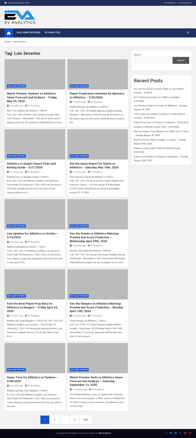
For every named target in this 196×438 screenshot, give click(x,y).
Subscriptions (185, 3)
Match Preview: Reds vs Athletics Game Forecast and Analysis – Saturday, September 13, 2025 (96, 381)
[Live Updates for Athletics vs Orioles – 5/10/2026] (35, 214)
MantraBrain (105, 433)
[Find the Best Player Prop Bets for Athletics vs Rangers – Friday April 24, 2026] (35, 284)
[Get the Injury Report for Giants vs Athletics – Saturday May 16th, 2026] (97, 144)
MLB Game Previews (28, 32)
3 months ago (16, 105)
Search (137, 54)
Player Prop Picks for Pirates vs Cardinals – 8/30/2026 (161, 122)
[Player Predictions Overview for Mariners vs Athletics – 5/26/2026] (97, 74)
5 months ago (79, 315)
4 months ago (79, 172)
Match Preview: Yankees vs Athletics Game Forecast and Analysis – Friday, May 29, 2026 (32, 97)
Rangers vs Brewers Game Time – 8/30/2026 (156, 126)
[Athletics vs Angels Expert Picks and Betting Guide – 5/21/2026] (35, 144)
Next (86, 419)
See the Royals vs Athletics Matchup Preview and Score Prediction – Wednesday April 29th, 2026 (94, 237)
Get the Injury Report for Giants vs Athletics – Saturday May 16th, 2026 (94, 165)
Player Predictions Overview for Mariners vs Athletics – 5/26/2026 (97, 95)
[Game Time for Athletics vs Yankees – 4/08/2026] (35, 358)
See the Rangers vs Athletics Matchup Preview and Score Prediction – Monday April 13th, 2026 (96, 307)
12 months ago (80, 389)
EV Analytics (170, 3)
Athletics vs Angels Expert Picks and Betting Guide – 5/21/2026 (31, 165)
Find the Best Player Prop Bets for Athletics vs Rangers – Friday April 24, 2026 (32, 307)
